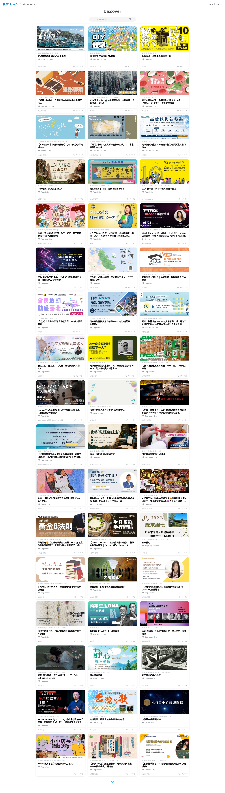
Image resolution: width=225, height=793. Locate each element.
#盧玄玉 (41, 376)
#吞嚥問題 (146, 464)
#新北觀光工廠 (95, 66)
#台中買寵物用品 (44, 243)
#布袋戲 (93, 730)
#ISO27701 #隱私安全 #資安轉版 (50, 420)
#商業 (92, 641)
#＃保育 (41, 730)
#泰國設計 (94, 376)
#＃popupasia (147, 199)
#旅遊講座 (94, 597)
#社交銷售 (42, 553)
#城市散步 (42, 199)
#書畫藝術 (94, 774)
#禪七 (144, 553)
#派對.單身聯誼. (148, 508)
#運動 (144, 287)
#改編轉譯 (146, 641)
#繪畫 (40, 508)
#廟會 (144, 66)
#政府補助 (146, 774)
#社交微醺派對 (147, 420)
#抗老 (144, 155)
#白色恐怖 (146, 332)
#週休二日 (146, 597)
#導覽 (92, 110)
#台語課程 (42, 155)
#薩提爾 (41, 597)
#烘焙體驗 (94, 553)
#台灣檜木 (146, 685)
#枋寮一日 (42, 66)
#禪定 (92, 685)
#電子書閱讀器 (95, 464)
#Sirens (41, 685)
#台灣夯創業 (94, 508)
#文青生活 (42, 110)
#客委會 (145, 110)
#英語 (92, 243)
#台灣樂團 (94, 199)
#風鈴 (40, 641)
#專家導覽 (146, 376)
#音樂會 (93, 420)
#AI (39, 287)
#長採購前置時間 (44, 464)
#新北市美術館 (95, 155)
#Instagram (146, 243)
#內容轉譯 (94, 287)
